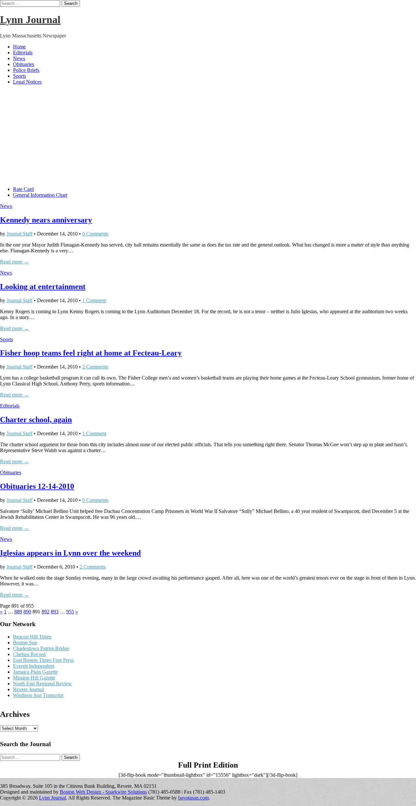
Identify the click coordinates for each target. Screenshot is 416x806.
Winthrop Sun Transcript (38, 695)
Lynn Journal (30, 19)
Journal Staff (19, 233)
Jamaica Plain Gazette (35, 672)
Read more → (14, 261)
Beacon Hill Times (32, 636)
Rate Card (23, 189)
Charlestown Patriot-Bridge (41, 648)
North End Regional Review (42, 683)
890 (27, 611)
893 (54, 611)
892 (45, 611)
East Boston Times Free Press (43, 660)
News (19, 58)
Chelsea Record (29, 654)
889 (18, 611)
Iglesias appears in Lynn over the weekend (70, 553)
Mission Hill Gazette (34, 677)
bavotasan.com (193, 797)
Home (19, 46)
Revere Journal (28, 689)
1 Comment (94, 300)
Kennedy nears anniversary (46, 220)
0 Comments (95, 233)
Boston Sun (25, 642)
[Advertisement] (208, 135)
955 (70, 611)
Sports (19, 76)
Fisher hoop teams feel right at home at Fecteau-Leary (91, 353)
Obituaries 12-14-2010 (37, 486)
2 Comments (95, 366)
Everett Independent (33, 666)
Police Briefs (26, 70)
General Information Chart (40, 195)
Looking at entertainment (42, 286)
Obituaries (23, 64)
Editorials (22, 52)
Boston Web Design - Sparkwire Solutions (103, 792)
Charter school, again (36, 419)
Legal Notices (27, 82)
